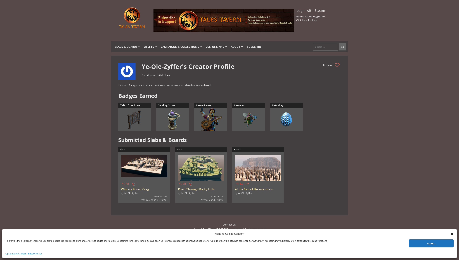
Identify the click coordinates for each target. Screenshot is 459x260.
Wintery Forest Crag (135, 189)
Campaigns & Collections (180, 46)
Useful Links (215, 46)
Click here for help (306, 20)
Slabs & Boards (126, 46)
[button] (452, 233)
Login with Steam (311, 10)
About (235, 46)
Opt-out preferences (15, 253)
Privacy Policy (35, 253)
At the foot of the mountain (254, 189)
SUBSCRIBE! (254, 46)
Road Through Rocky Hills (196, 189)
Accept (431, 243)
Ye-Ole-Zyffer (131, 193)
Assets (149, 46)
